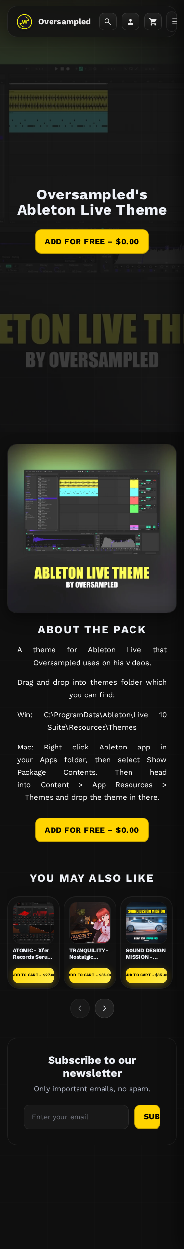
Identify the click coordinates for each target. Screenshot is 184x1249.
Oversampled (64, 21)
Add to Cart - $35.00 (90, 975)
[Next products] (104, 1008)
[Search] (108, 21)
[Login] (130, 21)
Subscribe (152, 1116)
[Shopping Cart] (153, 21)
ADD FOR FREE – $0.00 (92, 241)
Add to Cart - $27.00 (33, 975)
